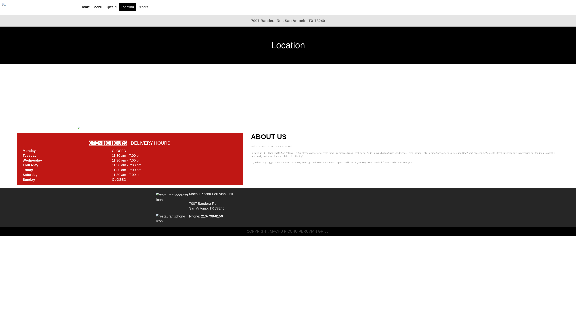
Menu (97, 7)
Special (111, 7)
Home (85, 7)
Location (127, 7)
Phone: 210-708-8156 (206, 216)
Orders (143, 7)
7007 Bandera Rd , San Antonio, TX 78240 (288, 21)
